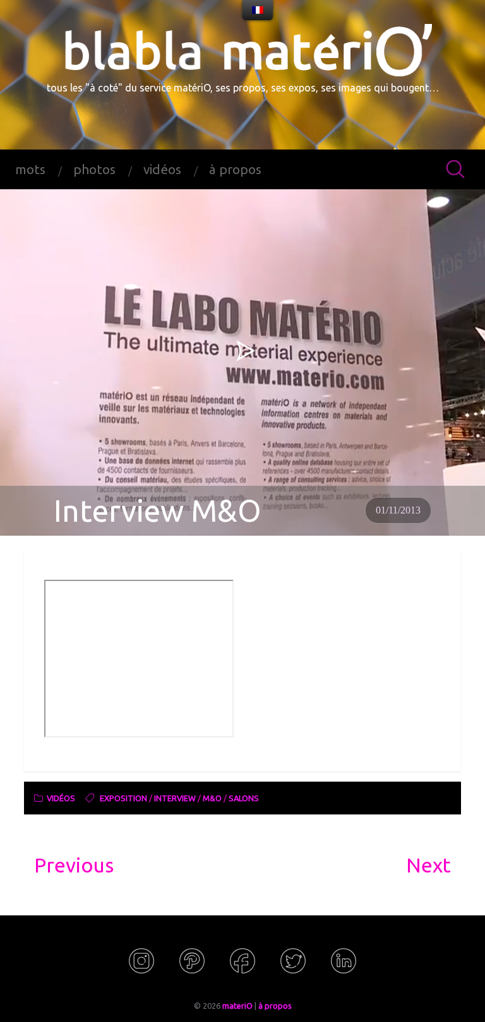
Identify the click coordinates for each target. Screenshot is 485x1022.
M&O (212, 798)
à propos (235, 169)
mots (30, 169)
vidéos (162, 169)
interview (175, 798)
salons (244, 798)
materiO (237, 1005)
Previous (74, 865)
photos (94, 169)
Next (428, 865)
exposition (123, 798)
